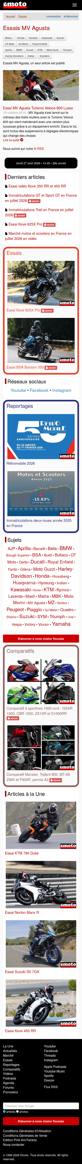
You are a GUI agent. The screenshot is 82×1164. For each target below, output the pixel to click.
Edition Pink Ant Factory (20, 1140)
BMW (19, 49)
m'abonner (71, 16)
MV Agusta (36, 602)
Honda (20, 37)
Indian (31, 55)
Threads (50, 1055)
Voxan (43, 624)
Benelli (39, 548)
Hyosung (46, 583)
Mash (30, 596)
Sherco (11, 617)
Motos (8, 37)
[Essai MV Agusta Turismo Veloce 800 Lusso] (41, 85)
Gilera (25, 569)
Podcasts (9, 1078)
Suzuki (60, 37)
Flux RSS (51, 1086)
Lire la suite (11, 140)
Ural (71, 617)
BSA (36, 554)
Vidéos (8, 1073)
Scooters (44, 55)
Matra (43, 596)
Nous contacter (13, 1144)
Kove (37, 590)
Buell (48, 554)
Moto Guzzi (53, 49)
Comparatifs (20, 650)
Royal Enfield (39, 43)
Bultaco (61, 555)
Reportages (20, 405)
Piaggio (34, 609)
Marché (8, 1055)
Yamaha (33, 37)
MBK (56, 596)
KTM (39, 49)
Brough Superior (17, 555)
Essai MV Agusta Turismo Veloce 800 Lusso (38, 107)
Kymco (63, 590)
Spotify (49, 1075)
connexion (53, 16)
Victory (29, 624)
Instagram (61, 390)
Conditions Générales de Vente (25, 1135)
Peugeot (15, 609)
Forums (8, 1087)
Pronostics (10, 1092)
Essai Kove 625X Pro (25, 224)
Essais (14, 252)
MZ (51, 602)
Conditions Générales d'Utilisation (27, 1131)
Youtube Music (54, 1071)
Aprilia (8, 49)
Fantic (13, 569)
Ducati (29, 49)
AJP (11, 548)
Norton (62, 603)
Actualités (10, 1050)
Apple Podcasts (55, 1066)
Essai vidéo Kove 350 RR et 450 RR (37, 185)
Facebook (39, 390)
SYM (42, 616)
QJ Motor (23, 43)
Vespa (17, 624)
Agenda (8, 1082)
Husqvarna (24, 582)
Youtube (18, 390)
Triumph (67, 49)
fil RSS (39, 148)
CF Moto (9, 43)
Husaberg (60, 576)
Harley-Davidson (14, 55)
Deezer (49, 1080)
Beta (52, 548)
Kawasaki (47, 37)
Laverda (15, 596)
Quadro (67, 609)
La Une (8, 1046)
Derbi (23, 561)
